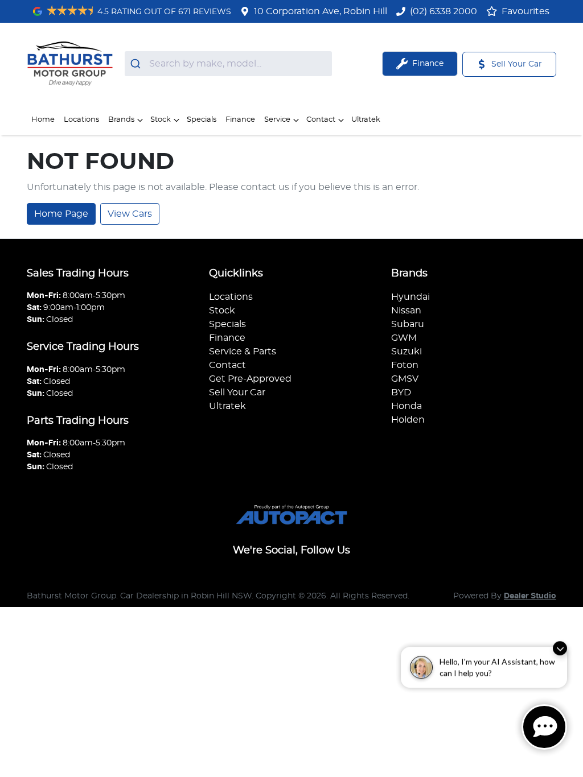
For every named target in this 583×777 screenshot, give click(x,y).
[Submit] (137, 63)
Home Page (61, 213)
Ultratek (365, 119)
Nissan (406, 310)
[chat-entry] (544, 727)
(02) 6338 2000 (443, 11)
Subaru (407, 324)
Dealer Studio (530, 596)
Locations (81, 119)
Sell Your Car (237, 392)
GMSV (404, 378)
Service (277, 119)
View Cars (130, 213)
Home (43, 119)
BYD (401, 392)
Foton (404, 365)
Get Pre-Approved (250, 378)
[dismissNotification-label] (560, 655)
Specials (201, 119)
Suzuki (406, 351)
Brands (121, 119)
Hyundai (410, 296)
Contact (320, 119)
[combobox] (228, 63)
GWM (404, 337)
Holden (408, 419)
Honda (406, 406)
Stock (160, 119)
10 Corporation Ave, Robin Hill (320, 11)
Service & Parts (242, 351)
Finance (240, 119)
